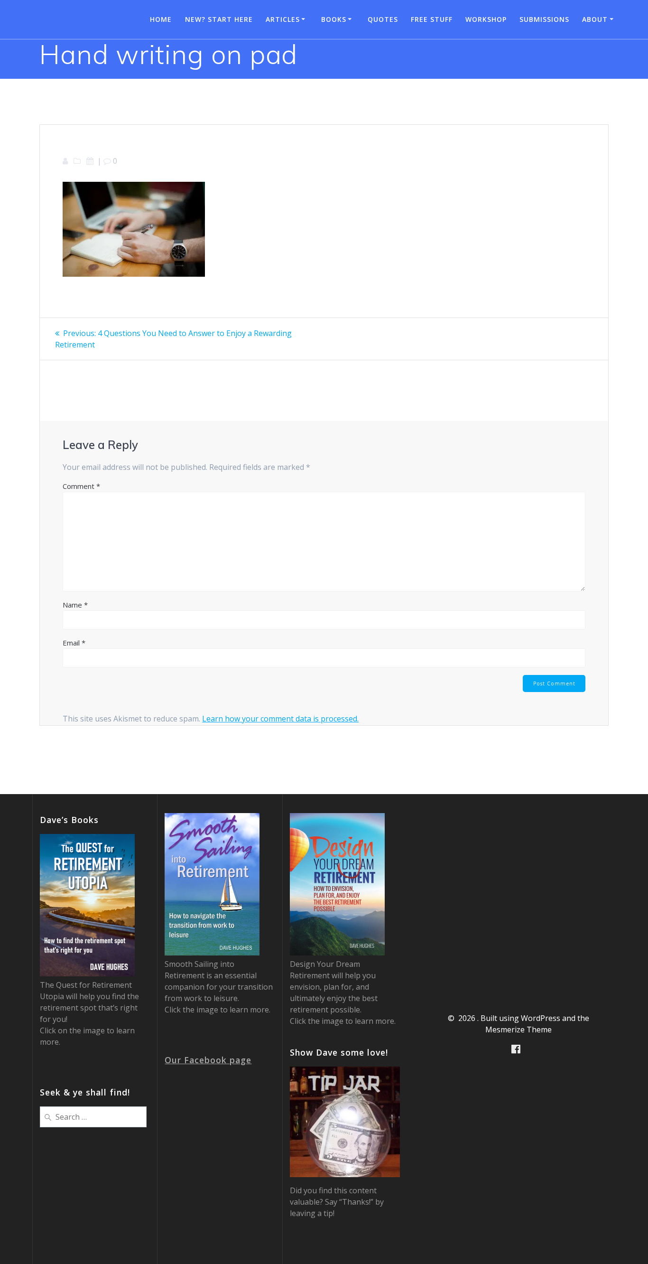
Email (74, 642)
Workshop (486, 19)
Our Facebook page (208, 1060)
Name (75, 604)
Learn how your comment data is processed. (280, 718)
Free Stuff (432, 19)
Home (161, 19)
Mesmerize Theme (518, 1029)
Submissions (544, 19)
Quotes (383, 19)
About (595, 19)
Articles (283, 19)
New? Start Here (219, 19)
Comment (81, 486)
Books (333, 19)
